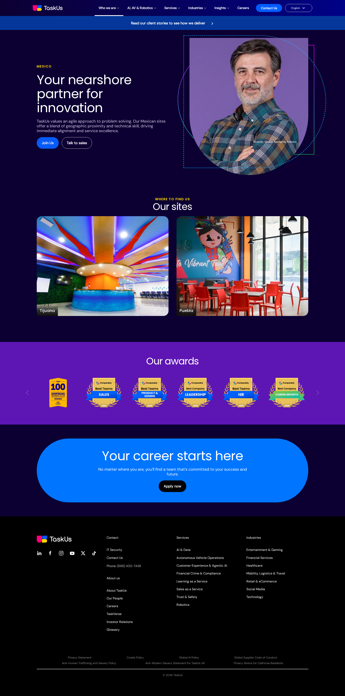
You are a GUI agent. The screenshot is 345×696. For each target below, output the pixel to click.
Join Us (48, 143)
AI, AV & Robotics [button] (140, 8)
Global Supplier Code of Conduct (255, 657)
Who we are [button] (107, 8)
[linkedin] (39, 553)
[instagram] (61, 553)
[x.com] (83, 553)
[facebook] (50, 553)
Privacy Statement (79, 657)
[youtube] (72, 553)
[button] (27, 392)
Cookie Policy (135, 657)
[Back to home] (48, 8)
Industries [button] (195, 8)
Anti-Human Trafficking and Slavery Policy (89, 663)
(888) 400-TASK (129, 566)
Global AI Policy (189, 657)
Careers (243, 8)
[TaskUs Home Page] (54, 539)
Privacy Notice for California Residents (258, 663)
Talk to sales (77, 143)
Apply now (172, 486)
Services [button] (170, 8)
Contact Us (269, 8)
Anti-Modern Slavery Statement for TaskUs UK (175, 663)
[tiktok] (94, 553)
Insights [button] (220, 8)
